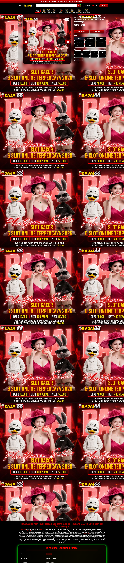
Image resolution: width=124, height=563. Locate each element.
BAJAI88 (23, 529)
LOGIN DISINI (97, 31)
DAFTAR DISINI (81, 31)
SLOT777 (42, 529)
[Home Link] (28, 5)
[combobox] (56, 5)
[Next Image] (68, 42)
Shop (20, 5)
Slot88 (29, 531)
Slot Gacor (86, 533)
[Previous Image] (25, 42)
